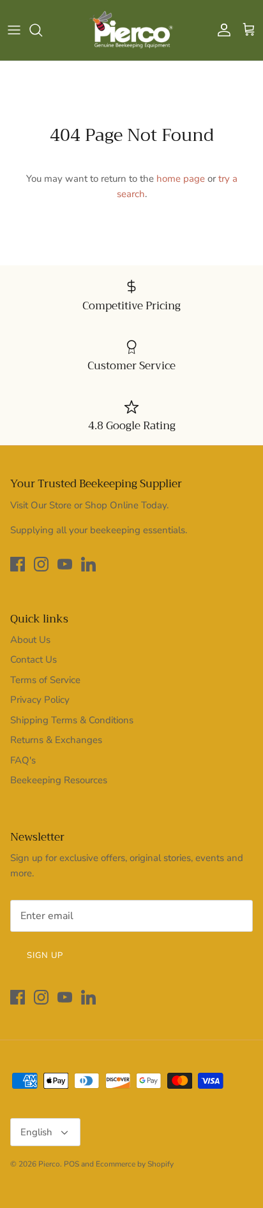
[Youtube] (64, 564)
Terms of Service (45, 680)
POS (71, 1164)
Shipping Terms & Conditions (71, 720)
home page (180, 178)
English (36, 1132)
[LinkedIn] (88, 564)
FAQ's (23, 760)
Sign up (45, 955)
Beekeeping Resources (58, 780)
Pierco (49, 1164)
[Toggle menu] (14, 30)
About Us (30, 639)
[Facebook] (17, 564)
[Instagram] (41, 564)
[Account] (221, 30)
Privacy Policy (40, 699)
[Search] (42, 30)
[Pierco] (132, 30)
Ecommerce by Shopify (135, 1164)
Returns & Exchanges (56, 739)
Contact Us (33, 659)
